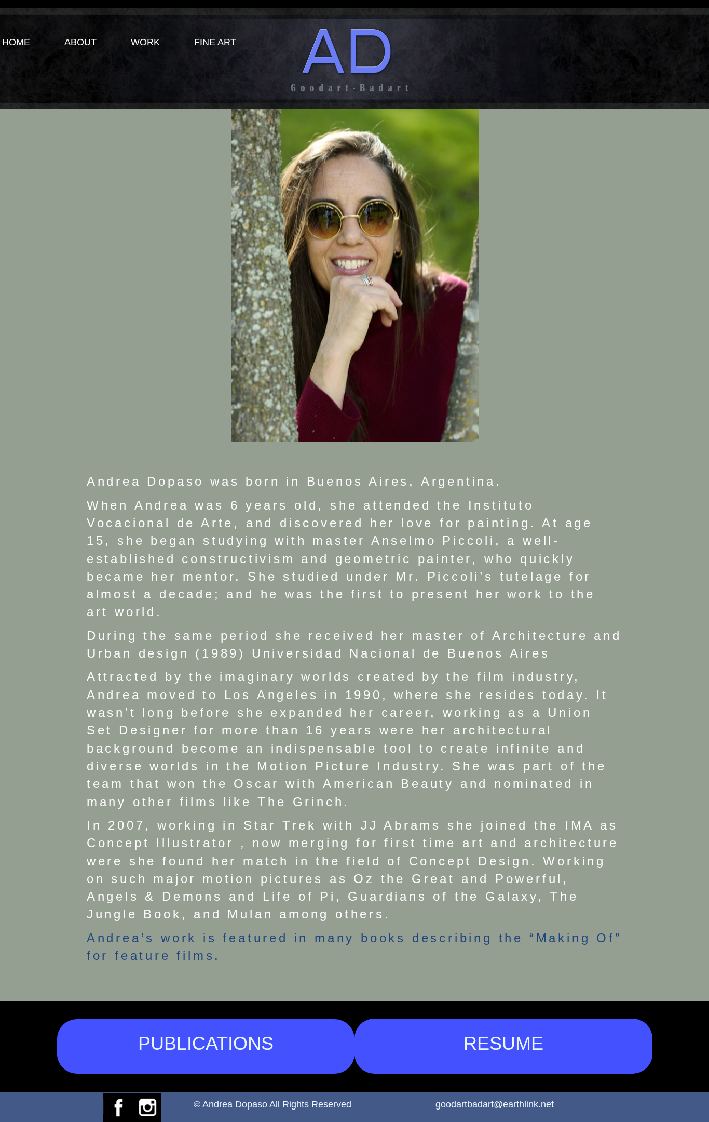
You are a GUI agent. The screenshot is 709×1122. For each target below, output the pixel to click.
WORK (145, 42)
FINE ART (215, 42)
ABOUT (80, 42)
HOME (16, 42)
